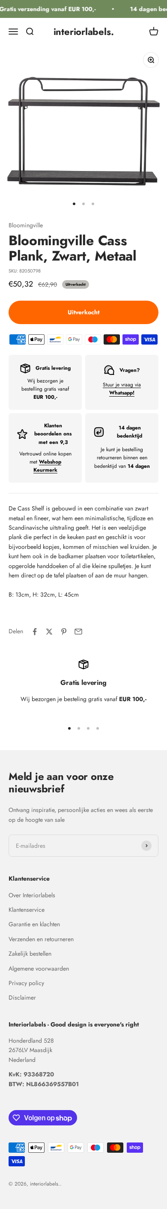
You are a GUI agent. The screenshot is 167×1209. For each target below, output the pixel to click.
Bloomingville (26, 225)
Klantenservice (27, 909)
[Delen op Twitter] (49, 631)
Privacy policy (26, 983)
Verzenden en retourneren (41, 939)
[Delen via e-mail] (78, 631)
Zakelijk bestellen (30, 953)
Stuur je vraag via (122, 389)
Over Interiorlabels (32, 895)
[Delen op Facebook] (34, 631)
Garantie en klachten (34, 924)
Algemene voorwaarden (39, 968)
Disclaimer (22, 997)
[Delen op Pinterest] (64, 631)
